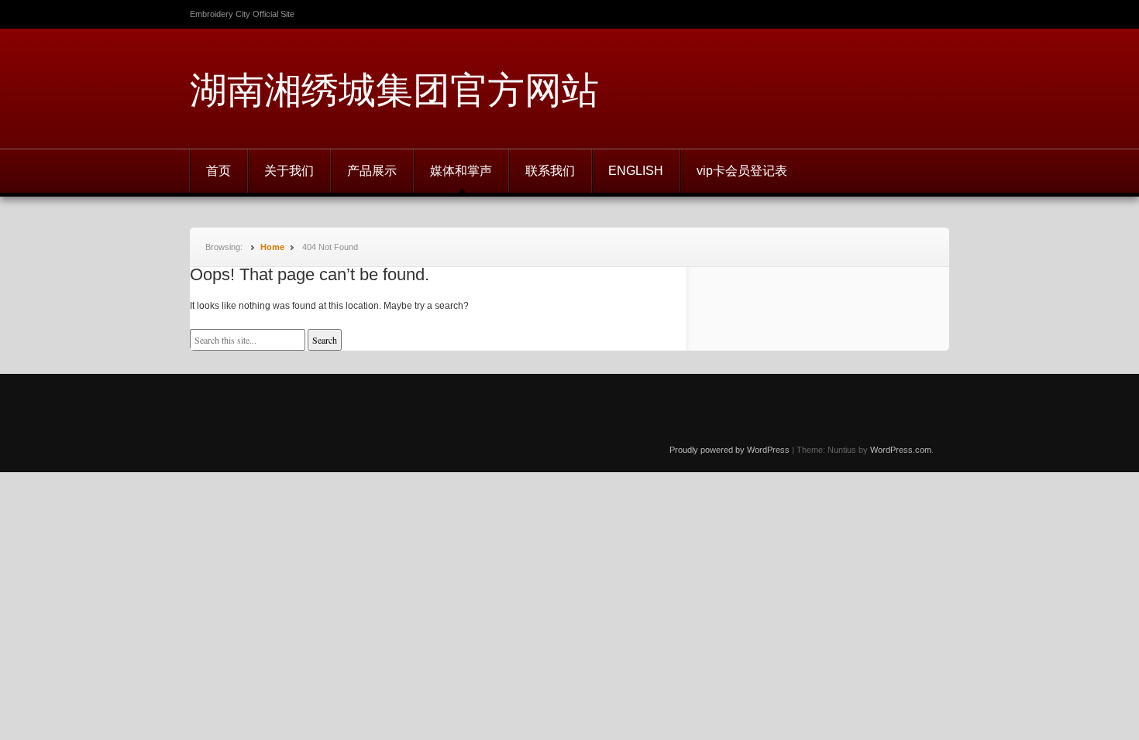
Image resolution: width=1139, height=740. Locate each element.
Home (272, 247)
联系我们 (550, 170)
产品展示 (372, 170)
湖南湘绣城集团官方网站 (394, 89)
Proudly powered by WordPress (729, 449)
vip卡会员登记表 (742, 170)
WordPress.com (900, 449)
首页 (218, 170)
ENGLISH (635, 170)
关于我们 (289, 170)
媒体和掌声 (461, 170)
